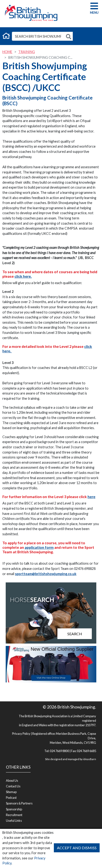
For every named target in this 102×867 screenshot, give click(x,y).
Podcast (11, 797)
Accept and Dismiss (77, 847)
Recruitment (14, 815)
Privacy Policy (21, 733)
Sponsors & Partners (19, 803)
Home (7, 52)
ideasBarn (89, 759)
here (91, 496)
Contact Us (13, 786)
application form (39, 547)
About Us (12, 780)
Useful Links (14, 820)
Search (74, 633)
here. (6, 351)
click (88, 346)
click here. (23, 276)
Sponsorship (14, 809)
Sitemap (11, 792)
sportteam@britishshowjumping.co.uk (45, 574)
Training (26, 52)
